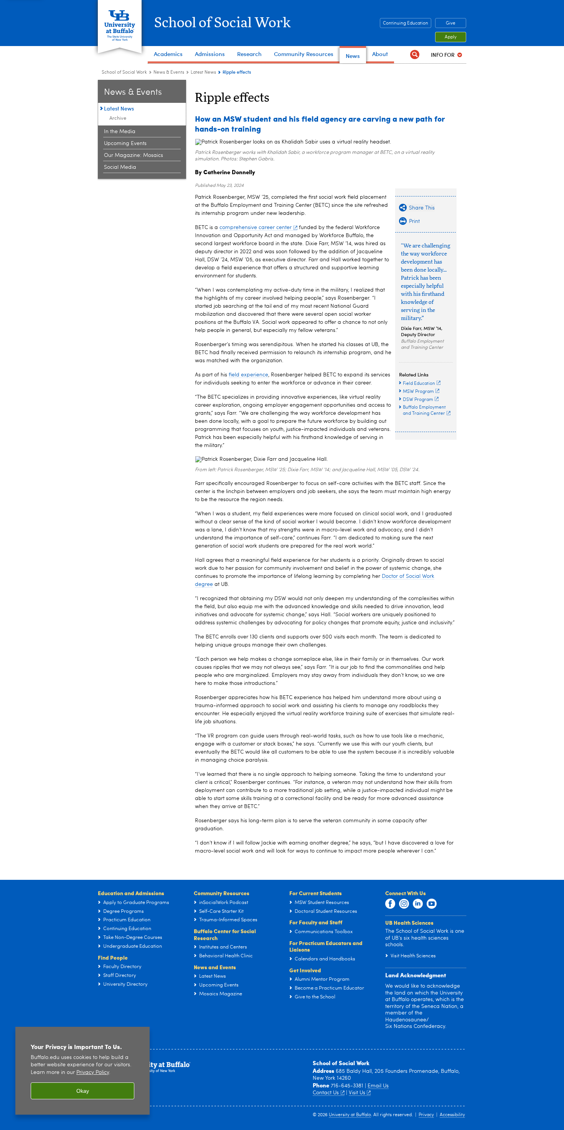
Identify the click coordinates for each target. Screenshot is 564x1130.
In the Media (119, 131)
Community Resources (221, 893)
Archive (117, 118)
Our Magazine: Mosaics (133, 155)
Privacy (426, 1115)
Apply (451, 37)
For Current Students (315, 893)
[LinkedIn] (418, 904)
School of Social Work (222, 23)
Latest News (203, 72)
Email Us (378, 1086)
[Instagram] (404, 904)
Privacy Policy (92, 1073)
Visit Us (357, 1092)
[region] (82, 1071)
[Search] (415, 54)
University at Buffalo (350, 1115)
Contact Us (326, 1092)
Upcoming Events (125, 143)
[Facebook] (390, 904)
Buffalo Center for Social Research (225, 934)
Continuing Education (405, 23)
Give (450, 23)
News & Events (168, 72)
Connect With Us (405, 893)
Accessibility (452, 1115)
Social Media (120, 167)
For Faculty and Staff (315, 922)
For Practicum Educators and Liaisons (326, 946)
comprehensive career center (255, 227)
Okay (82, 1091)
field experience (248, 375)
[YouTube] (432, 904)
